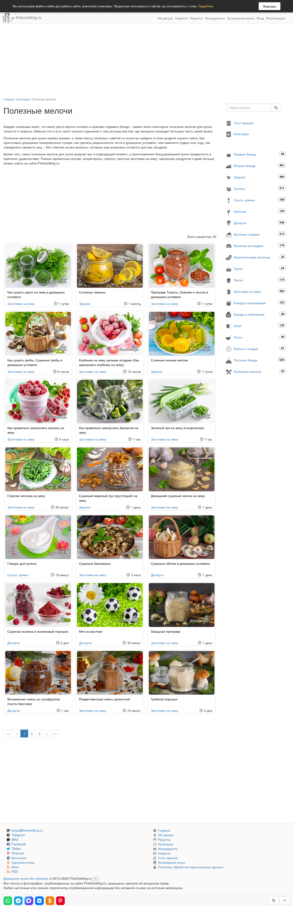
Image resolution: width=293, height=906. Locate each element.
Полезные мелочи (259, 371)
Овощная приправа (165, 631)
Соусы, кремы (17, 575)
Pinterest (17, 853)
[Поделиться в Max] (28, 900)
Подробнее (205, 6)
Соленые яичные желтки (169, 360)
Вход (260, 18)
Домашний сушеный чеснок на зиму (178, 495)
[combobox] (249, 107)
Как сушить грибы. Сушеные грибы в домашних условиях (34, 362)
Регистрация (275, 18)
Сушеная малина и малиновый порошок (37, 631)
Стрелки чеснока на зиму (26, 495)
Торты (259, 268)
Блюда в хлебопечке (259, 314)
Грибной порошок (164, 699)
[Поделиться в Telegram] (18, 900)
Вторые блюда (259, 165)
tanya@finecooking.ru (27, 830)
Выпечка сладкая (259, 234)
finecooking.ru (28, 17)
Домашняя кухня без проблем (26, 878)
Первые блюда (259, 154)
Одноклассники (23, 862)
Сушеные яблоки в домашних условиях (180, 563)
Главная (8, 99)
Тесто (259, 337)
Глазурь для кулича (21, 563)
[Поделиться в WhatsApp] (7, 900)
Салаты (259, 188)
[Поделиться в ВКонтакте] (39, 900)
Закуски (84, 303)
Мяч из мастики (90, 631)
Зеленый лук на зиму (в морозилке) (177, 427)
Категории (23, 99)
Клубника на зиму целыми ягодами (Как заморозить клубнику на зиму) (109, 362)
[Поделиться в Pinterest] (60, 900)
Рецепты (196, 18)
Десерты (157, 575)
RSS (14, 871)
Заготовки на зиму (21, 303)
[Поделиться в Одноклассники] (50, 900)
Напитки (259, 211)
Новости (181, 18)
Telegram (18, 835)
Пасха (259, 279)
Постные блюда (259, 360)
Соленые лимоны (92, 292)
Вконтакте (18, 857)
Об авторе (165, 18)
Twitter (16, 848)
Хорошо (269, 6)
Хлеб (259, 325)
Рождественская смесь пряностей (104, 699)
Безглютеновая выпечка (259, 257)
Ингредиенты (215, 18)
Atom (15, 867)
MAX (14, 839)
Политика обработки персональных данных (190, 867)
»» (55, 733)
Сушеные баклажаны (95, 563)
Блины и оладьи (259, 348)
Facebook (18, 844)
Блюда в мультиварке (259, 302)
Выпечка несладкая (259, 245)
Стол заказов (243, 123)
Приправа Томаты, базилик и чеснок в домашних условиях (179, 294)
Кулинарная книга (240, 18)
